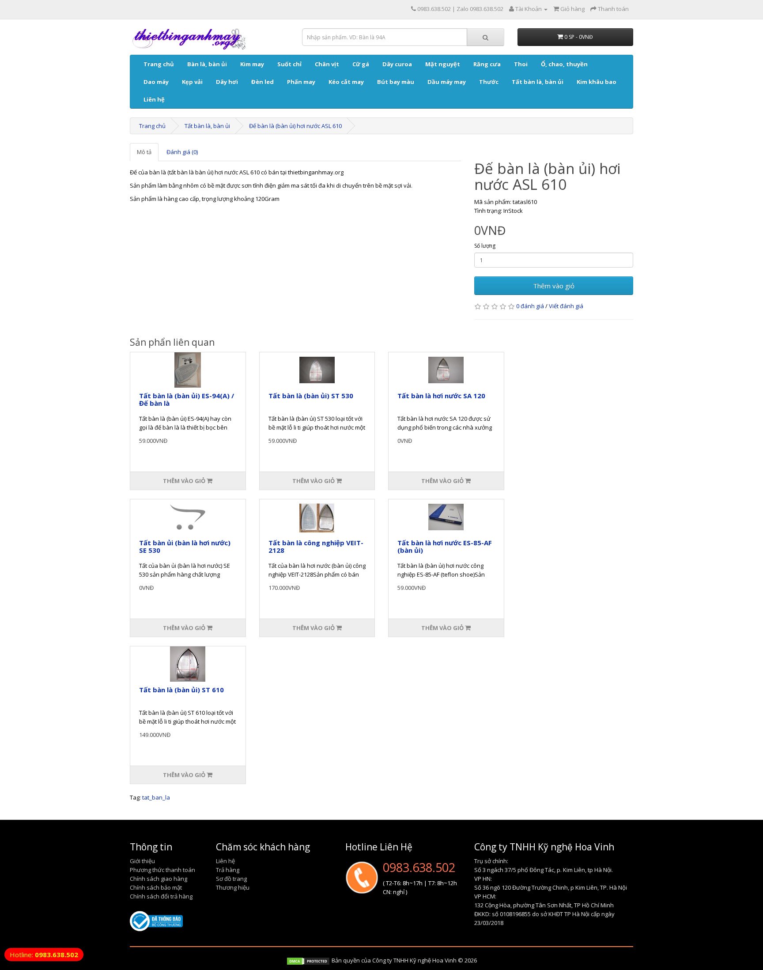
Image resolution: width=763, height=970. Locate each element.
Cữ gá (360, 64)
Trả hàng (227, 870)
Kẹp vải (192, 82)
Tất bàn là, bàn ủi (537, 82)
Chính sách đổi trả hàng (161, 896)
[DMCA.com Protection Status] (308, 960)
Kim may (252, 64)
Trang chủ (159, 64)
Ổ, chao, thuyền (564, 64)
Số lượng (484, 245)
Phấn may (301, 82)
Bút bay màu (395, 82)
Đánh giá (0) (182, 152)
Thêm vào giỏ (553, 285)
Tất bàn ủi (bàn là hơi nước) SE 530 (184, 546)
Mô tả (144, 152)
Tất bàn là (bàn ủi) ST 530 (310, 395)
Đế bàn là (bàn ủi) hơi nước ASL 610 (295, 126)
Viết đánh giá (566, 306)
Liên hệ (154, 99)
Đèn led (262, 82)
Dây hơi (227, 82)
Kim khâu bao (596, 82)
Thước (489, 82)
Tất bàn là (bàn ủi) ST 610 (181, 689)
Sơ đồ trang (231, 879)
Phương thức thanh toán (162, 870)
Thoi (521, 64)
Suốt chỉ (289, 64)
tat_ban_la (156, 797)
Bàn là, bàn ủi (207, 64)
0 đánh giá (530, 306)
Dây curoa (397, 64)
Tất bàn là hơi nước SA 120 (441, 395)
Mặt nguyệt (442, 64)
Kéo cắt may (346, 82)
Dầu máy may (446, 82)
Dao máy (156, 82)
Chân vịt (327, 64)
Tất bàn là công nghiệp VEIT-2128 (315, 546)
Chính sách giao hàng (158, 879)
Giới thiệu (142, 861)
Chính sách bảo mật (156, 887)
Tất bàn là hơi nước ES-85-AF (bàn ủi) (444, 546)
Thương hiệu (232, 887)
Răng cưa (487, 64)
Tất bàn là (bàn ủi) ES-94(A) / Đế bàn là (186, 399)
